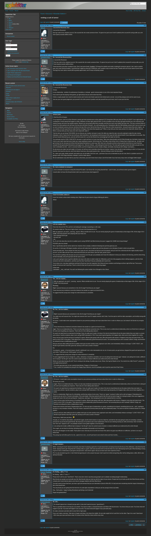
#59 (145, 276)
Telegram (11, 27)
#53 (145, 55)
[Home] (15, 8)
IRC (10, 18)
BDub (43, 28)
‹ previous (138, 524)
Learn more (8, 29)
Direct (16, 62)
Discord (11, 22)
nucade (8, 95)
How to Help (22, 141)
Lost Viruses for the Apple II (14, 74)
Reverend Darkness (44, 279)
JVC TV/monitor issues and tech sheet (16, 68)
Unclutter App (25, 62)
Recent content (10, 36)
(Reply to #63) (58, 499)
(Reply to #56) (58, 192)
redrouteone (45, 502)
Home (6, 10)
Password (9, 47)
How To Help (129, 10)
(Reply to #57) (58, 222)
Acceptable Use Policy (12, 118)
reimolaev (8, 91)
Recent (16, 10)
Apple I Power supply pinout (14, 72)
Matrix (10, 20)
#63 (145, 469)
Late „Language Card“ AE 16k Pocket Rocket (18, 70)
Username (9, 43)
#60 (145, 307)
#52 (145, 25)
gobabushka (45, 57)
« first (131, 524)
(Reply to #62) (58, 469)
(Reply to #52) (58, 55)
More (37, 79)
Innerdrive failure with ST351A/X (14, 101)
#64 (145, 499)
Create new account (12, 51)
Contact (144, 10)
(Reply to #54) (58, 112)
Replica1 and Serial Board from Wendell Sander (19, 76)
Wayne (7, 103)
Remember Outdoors (59, 13)
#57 (145, 192)
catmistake (45, 115)
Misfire (10, 24)
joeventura (8, 99)
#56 (145, 165)
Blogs (8, 110)
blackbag (44, 225)
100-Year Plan (137, 10)
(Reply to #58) (58, 276)
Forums (11, 10)
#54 (145, 83)
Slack (10, 25)
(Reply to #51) (58, 25)
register (47, 22)
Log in (41, 22)
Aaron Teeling (46, 472)
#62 (145, 442)
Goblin (7, 93)
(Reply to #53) (58, 83)
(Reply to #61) (57, 442)
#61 (145, 374)
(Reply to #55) (58, 165)
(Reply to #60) (57, 374)
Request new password (13, 53)
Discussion (49, 13)
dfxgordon (8, 87)
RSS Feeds (10, 114)
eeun (43, 85)
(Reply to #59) (58, 307)
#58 (145, 222)
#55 (145, 112)
